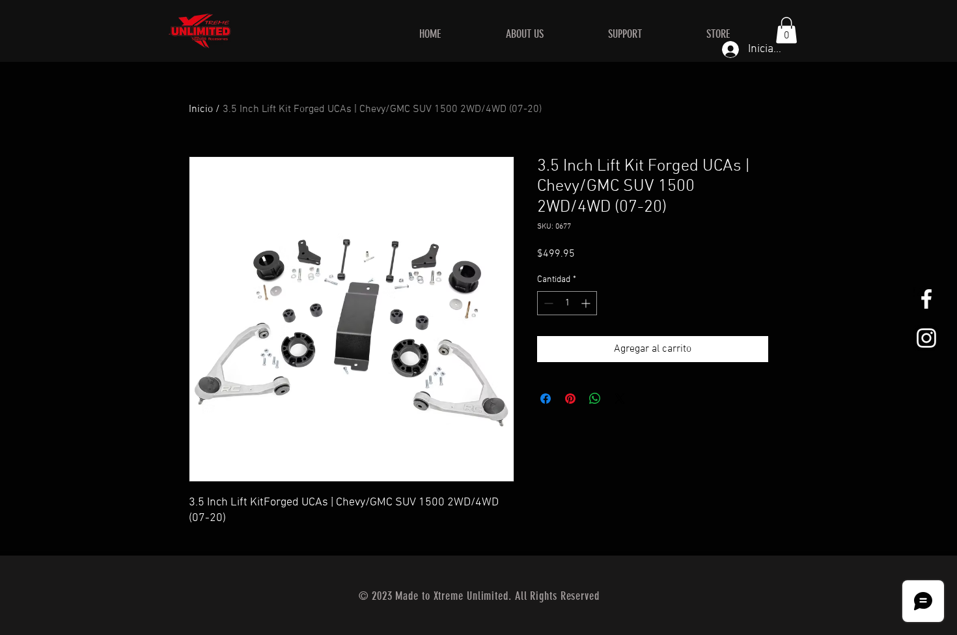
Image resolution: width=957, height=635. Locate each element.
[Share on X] (620, 398)
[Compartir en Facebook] (545, 398)
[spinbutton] (567, 303)
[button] (786, 30)
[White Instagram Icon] (926, 338)
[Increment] (587, 303)
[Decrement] (547, 303)
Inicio (201, 109)
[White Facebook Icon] (926, 299)
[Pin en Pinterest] (570, 398)
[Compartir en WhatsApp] (595, 398)
